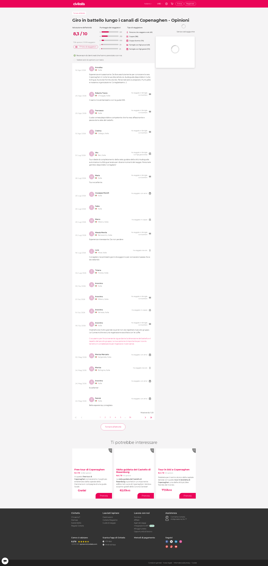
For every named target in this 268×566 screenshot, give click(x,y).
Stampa (74, 520)
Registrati (190, 4)
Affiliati (136, 520)
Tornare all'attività (79, 13)
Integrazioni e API (141, 526)
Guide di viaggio (109, 523)
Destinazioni (108, 517)
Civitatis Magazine (110, 520)
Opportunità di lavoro (143, 532)
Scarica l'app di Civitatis (114, 538)
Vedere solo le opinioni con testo (90, 60)
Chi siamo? (75, 517)
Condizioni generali (155, 563)
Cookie (194, 563)
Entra (179, 4)
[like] (110, 450)
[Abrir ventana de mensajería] (5, 561)
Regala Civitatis (77, 526)
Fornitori (137, 517)
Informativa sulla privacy (182, 563)
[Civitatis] (79, 4)
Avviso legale (167, 563)
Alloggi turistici (140, 529)
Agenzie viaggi (140, 523)
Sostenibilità (76, 523)
